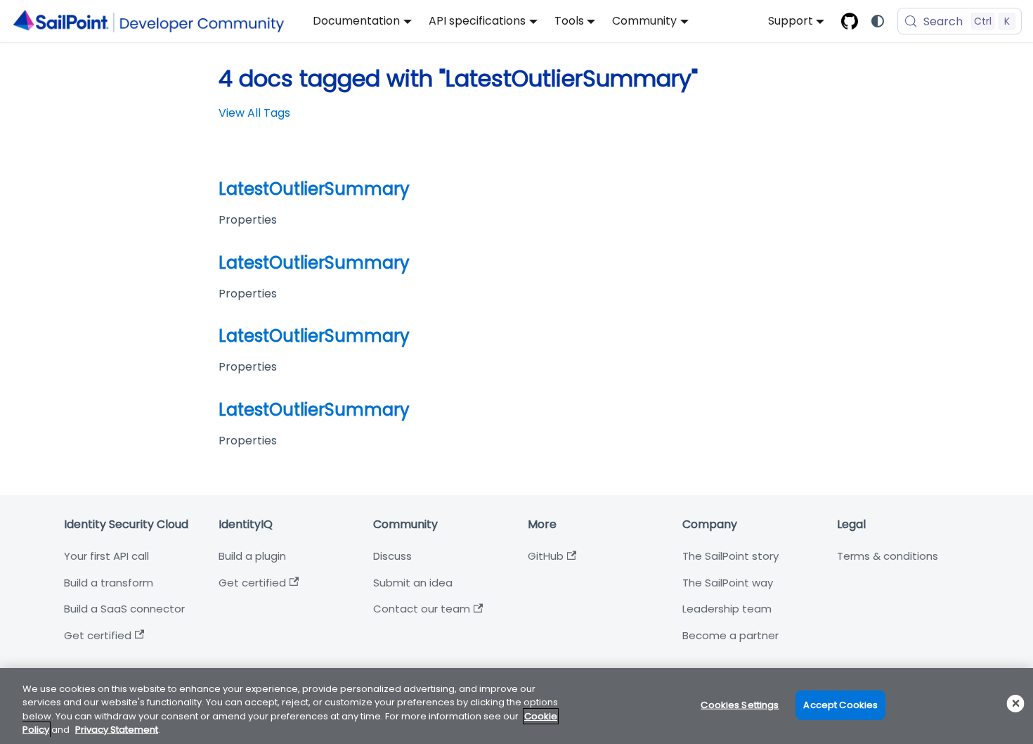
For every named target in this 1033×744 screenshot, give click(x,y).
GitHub (546, 556)
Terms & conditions (887, 556)
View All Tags (254, 113)
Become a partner (730, 635)
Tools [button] (569, 21)
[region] (516, 706)
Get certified (97, 635)
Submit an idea (413, 582)
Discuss (392, 556)
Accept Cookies (840, 705)
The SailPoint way (727, 582)
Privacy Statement (116, 729)
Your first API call (106, 556)
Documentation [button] (356, 21)
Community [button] (644, 21)
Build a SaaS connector (124, 608)
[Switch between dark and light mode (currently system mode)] (877, 21)
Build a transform (108, 582)
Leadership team (727, 608)
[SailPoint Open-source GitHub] (849, 21)
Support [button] (790, 21)
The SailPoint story (730, 556)
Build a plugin (252, 556)
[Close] (1016, 703)
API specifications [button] (477, 21)
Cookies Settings (740, 705)
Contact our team (421, 608)
